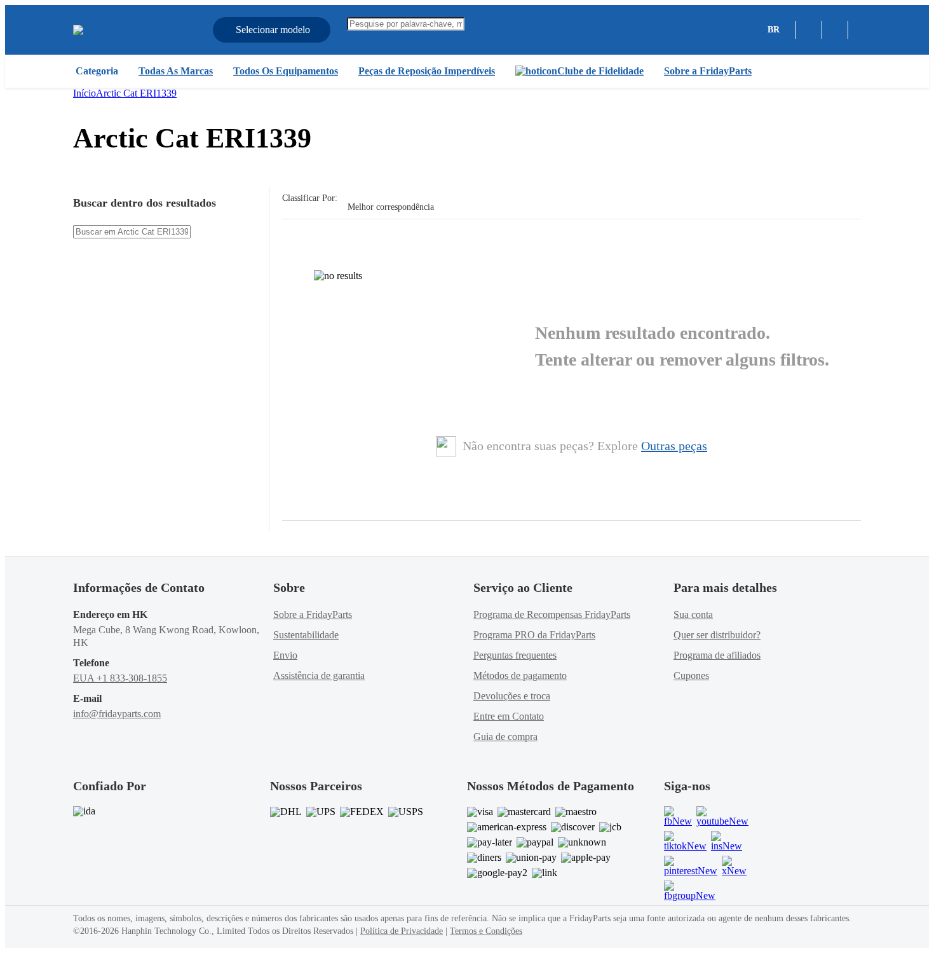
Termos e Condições (486, 931)
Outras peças (674, 446)
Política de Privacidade (401, 931)
